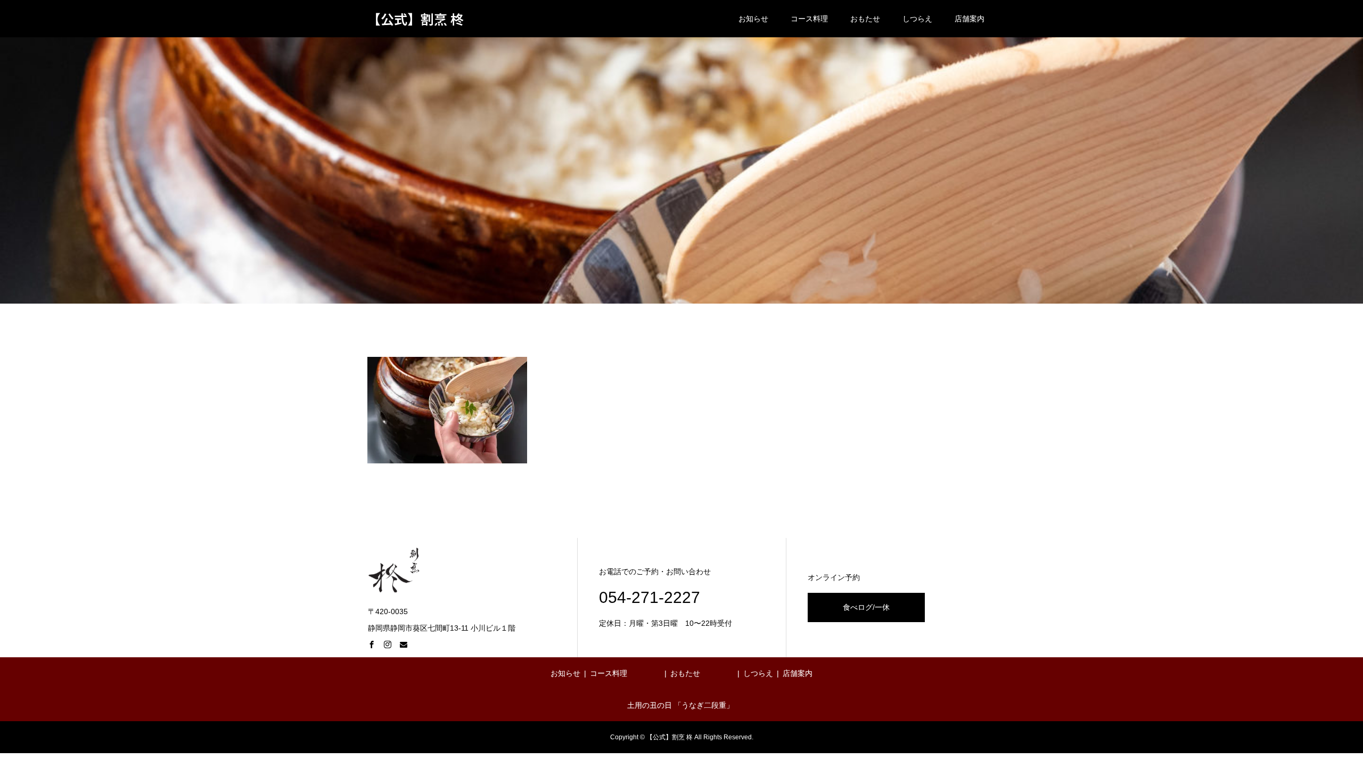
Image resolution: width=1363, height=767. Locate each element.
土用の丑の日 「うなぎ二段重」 (680, 705)
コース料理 (809, 18)
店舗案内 (969, 18)
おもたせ (865, 18)
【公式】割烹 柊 (415, 19)
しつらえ (917, 18)
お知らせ (753, 18)
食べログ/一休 (866, 607)
